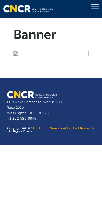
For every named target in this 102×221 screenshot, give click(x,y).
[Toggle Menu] (95, 7)
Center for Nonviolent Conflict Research (63, 128)
